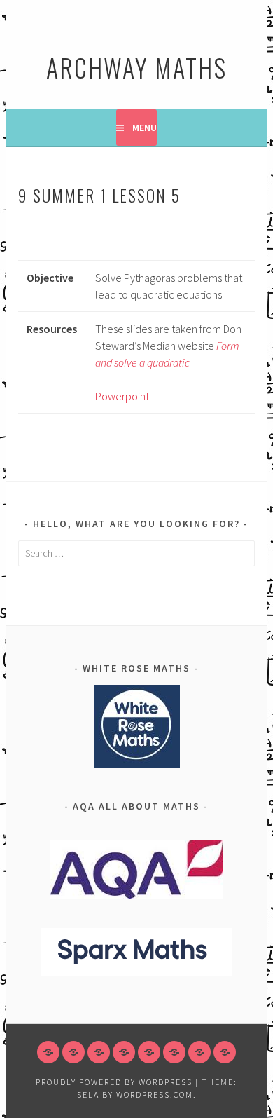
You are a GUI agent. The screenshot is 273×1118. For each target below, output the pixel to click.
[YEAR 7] (73, 1052)
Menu (144, 127)
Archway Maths (136, 67)
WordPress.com (154, 1094)
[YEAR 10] (149, 1052)
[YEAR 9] (124, 1052)
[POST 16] (199, 1052)
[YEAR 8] (99, 1052)
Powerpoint (122, 396)
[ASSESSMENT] (225, 1052)
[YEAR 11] (174, 1052)
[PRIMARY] (48, 1052)
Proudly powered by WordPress (114, 1082)
